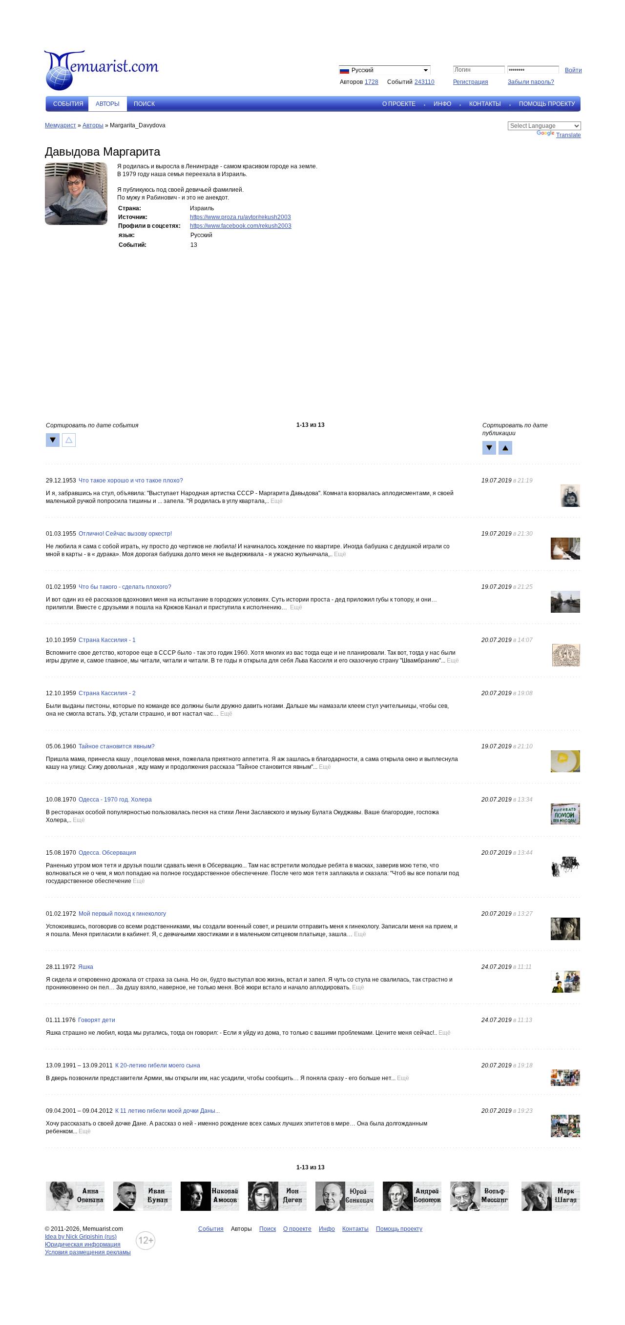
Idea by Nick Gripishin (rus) (81, 1236)
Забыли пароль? (531, 82)
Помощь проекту (547, 103)
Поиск (144, 103)
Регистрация (470, 82)
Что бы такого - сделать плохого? (125, 586)
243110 (425, 82)
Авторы (93, 125)
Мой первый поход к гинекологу (122, 913)
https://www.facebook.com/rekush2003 (241, 225)
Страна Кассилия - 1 (107, 640)
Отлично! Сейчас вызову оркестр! (125, 533)
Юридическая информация (83, 1244)
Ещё (277, 501)
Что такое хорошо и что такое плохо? (131, 480)
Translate (568, 135)
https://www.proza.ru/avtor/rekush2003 (240, 217)
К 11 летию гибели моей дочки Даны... (167, 1110)
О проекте (399, 103)
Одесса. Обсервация (107, 852)
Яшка (85, 967)
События (68, 103)
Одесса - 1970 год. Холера (115, 799)
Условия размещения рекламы (88, 1252)
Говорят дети (96, 1020)
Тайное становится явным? (117, 746)
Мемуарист (60, 125)
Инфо (442, 103)
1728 (371, 82)
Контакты (485, 103)
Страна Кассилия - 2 (107, 693)
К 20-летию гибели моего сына (157, 1065)
